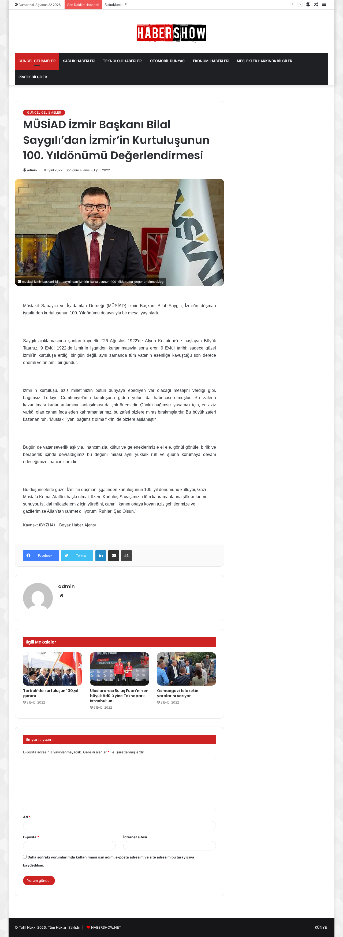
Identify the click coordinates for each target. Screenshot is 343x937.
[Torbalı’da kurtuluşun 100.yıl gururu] (52, 669)
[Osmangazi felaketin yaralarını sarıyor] (186, 669)
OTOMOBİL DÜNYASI (167, 61)
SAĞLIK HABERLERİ (79, 61)
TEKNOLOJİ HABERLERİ (123, 61)
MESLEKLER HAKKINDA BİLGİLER (264, 61)
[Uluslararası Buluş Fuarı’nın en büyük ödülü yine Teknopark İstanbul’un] (119, 669)
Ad (27, 817)
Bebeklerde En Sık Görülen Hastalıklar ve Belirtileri (146, 4)
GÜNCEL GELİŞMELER (36, 61)
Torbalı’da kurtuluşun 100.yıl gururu (50, 693)
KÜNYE (321, 927)
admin (32, 170)
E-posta (31, 837)
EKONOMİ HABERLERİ (211, 61)
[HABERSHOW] (171, 32)
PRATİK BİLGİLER (32, 77)
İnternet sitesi (135, 837)
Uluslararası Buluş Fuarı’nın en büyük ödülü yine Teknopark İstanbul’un (119, 696)
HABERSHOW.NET (106, 927)
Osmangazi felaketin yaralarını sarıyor (177, 693)
